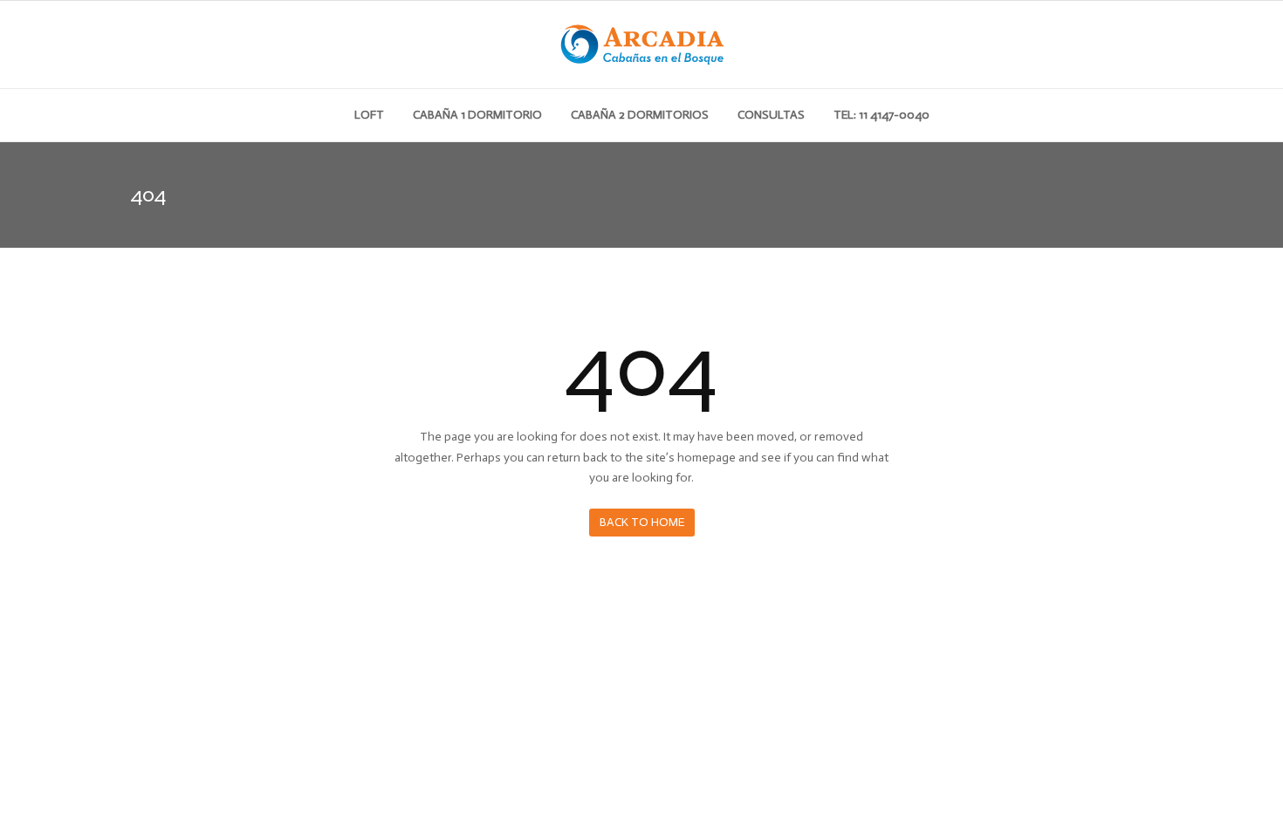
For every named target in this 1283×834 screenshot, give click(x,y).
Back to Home (642, 522)
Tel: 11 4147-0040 (882, 114)
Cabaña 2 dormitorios (640, 114)
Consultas (771, 114)
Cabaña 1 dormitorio (477, 114)
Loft (369, 114)
